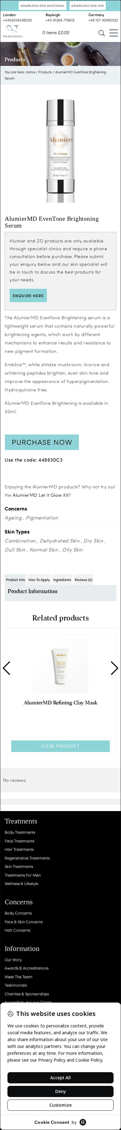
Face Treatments (19, 840)
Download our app (87, 5)
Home (30, 72)
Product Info (15, 579)
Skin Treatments (19, 866)
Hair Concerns (17, 930)
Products (45, 72)
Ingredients (62, 579)
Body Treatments (20, 832)
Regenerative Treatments (27, 857)
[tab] (15, 579)
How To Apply (39, 579)
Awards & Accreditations (26, 968)
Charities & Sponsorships (27, 993)
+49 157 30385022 (103, 19)
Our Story (13, 959)
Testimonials (16, 985)
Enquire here (28, 295)
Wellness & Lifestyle (21, 883)
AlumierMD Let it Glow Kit (41, 495)
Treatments (21, 821)
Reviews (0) (83, 579)
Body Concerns (18, 913)
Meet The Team (19, 976)
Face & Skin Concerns (24, 921)
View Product (60, 746)
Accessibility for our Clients (28, 1002)
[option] (60, 147)
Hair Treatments (19, 849)
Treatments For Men (23, 875)
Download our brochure (42, 5)
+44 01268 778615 (60, 19)
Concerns (19, 902)
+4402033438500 (17, 19)
